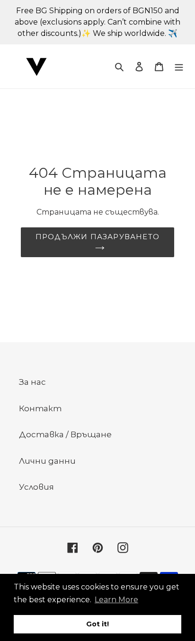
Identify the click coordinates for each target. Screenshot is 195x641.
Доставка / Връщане (65, 434)
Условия (36, 487)
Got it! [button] (97, 624)
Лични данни (47, 461)
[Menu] (179, 67)
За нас (32, 382)
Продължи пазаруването (97, 236)
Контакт (40, 408)
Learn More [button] (116, 599)
